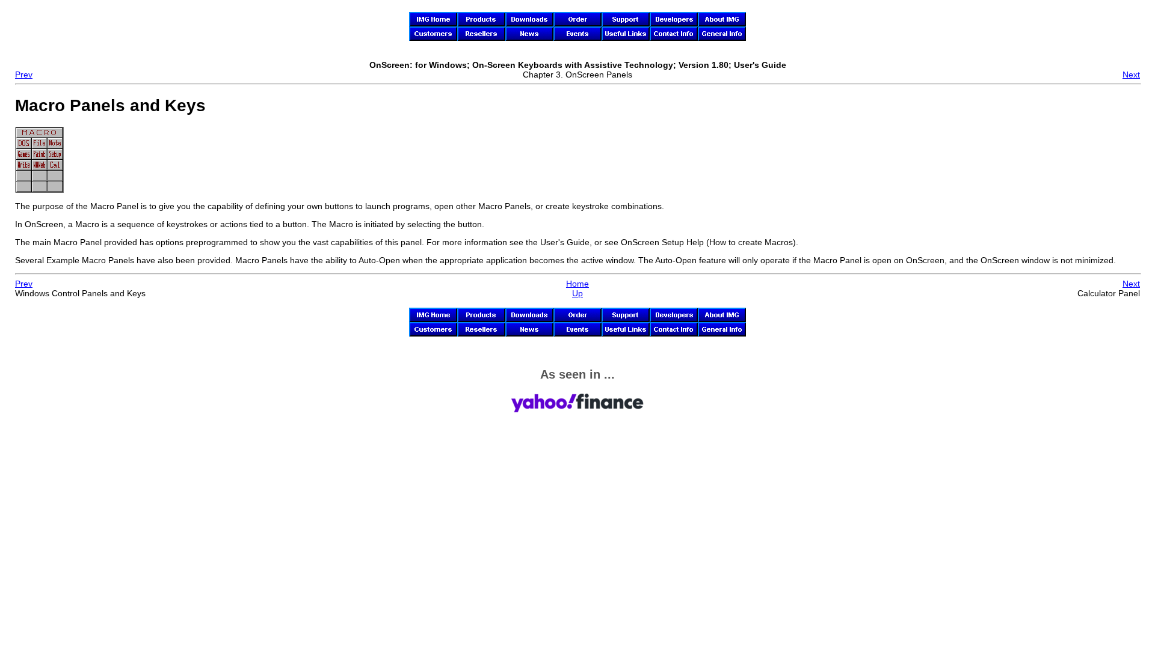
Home (577, 283)
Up (577, 293)
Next (1131, 74)
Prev (23, 74)
